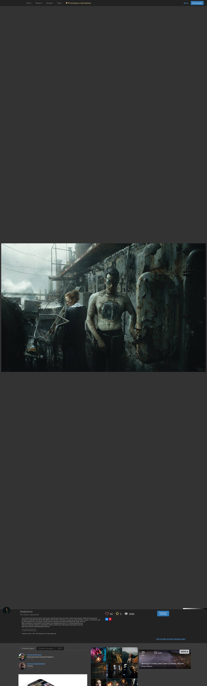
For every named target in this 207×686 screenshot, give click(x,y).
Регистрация (197, 3)
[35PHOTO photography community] (13, 3)
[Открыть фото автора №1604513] (130, 671)
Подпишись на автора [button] (163, 613)
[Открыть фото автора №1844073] (98, 655)
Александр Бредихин (34, 655)
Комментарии (28, 648)
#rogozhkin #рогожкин (29, 630)
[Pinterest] (110, 619)
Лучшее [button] (49, 3)
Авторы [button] (39, 3)
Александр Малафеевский (36, 664)
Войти (186, 3)
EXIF (60, 648)
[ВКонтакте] (106, 619)
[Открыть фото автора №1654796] (98, 671)
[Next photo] (204, 298)
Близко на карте (45, 648)
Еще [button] (59, 3)
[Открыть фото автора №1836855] (114, 655)
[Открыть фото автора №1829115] (130, 655)
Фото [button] (29, 3)
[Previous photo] (2, 298)
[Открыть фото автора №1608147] (114, 671)
